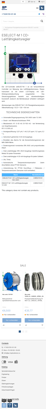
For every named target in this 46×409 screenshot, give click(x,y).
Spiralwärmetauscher (8, 371)
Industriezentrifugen (8, 390)
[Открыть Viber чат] (43, 14)
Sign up (32, 1)
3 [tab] (26, 331)
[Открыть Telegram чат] (39, 14)
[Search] (41, 21)
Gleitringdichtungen (8, 384)
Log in (42, 1)
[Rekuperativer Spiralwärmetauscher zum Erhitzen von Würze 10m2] (11, 281)
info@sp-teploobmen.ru (12, 353)
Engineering (5, 374)
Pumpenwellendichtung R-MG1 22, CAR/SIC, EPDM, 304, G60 (34, 300)
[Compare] (3, 325)
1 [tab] (20, 331)
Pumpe (4, 377)
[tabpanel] (12, 299)
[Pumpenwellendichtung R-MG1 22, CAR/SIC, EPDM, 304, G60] (34, 281)
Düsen (4, 380)
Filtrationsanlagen (7, 387)
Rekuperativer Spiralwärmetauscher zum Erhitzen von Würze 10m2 (11, 300)
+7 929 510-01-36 (9, 14)
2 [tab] (23, 331)
